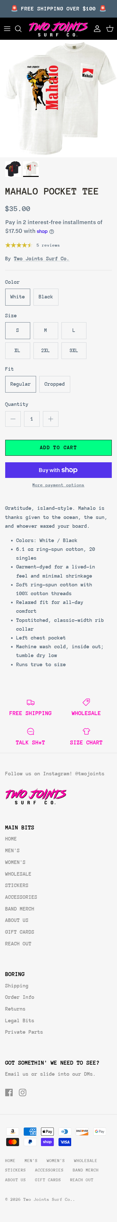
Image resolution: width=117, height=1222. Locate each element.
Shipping (17, 986)
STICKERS (17, 885)
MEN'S (12, 851)
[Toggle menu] (7, 29)
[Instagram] (22, 1092)
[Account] (95, 29)
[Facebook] (9, 1092)
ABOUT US (17, 920)
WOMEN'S (15, 862)
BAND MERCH (19, 909)
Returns (15, 1009)
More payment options (58, 484)
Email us (17, 1074)
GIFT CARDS (19, 932)
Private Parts (24, 1032)
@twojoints (90, 774)
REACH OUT (18, 944)
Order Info (19, 997)
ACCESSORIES (21, 897)
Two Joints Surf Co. (42, 259)
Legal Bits (19, 1021)
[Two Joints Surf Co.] (58, 28)
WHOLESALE (18, 874)
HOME (11, 839)
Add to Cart (58, 448)
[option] (58, 98)
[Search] (21, 29)
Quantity (17, 404)
